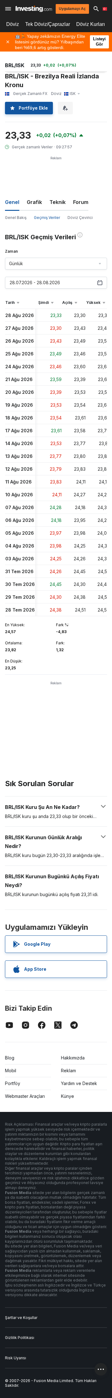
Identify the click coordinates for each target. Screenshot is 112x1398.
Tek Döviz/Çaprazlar (47, 24)
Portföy (12, 1083)
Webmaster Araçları (25, 1096)
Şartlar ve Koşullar (21, 1317)
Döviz (12, 24)
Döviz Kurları (90, 24)
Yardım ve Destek (79, 1083)
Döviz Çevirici (80, 217)
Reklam (68, 1070)
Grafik (34, 202)
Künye (67, 1096)
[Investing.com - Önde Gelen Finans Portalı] (34, 9)
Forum (80, 202)
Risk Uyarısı (15, 1358)
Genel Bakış (15, 217)
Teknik (57, 202)
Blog (9, 1057)
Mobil (10, 1070)
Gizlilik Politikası (19, 1337)
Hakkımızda (73, 1057)
